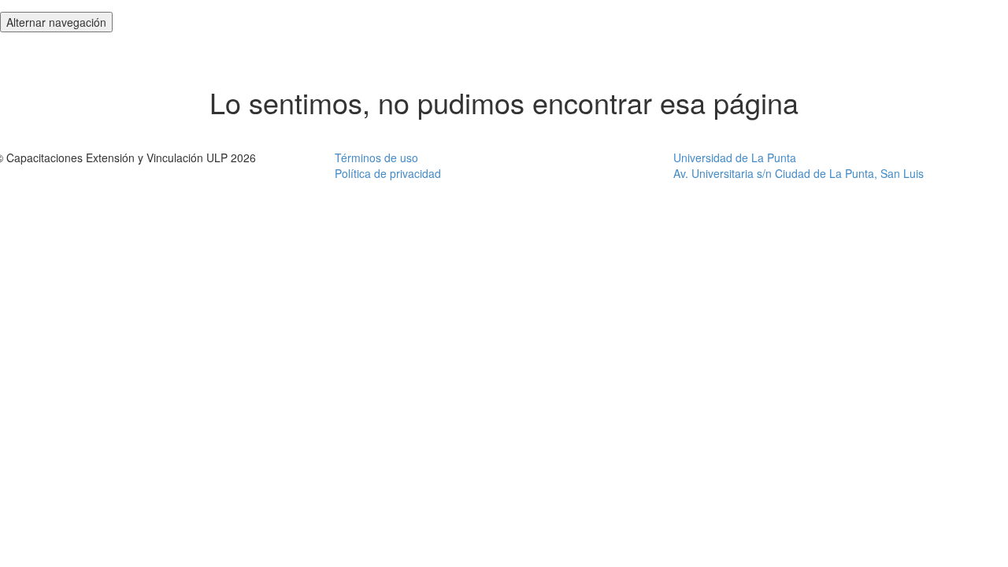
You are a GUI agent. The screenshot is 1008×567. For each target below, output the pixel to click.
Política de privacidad (388, 173)
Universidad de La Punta (734, 157)
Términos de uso (376, 157)
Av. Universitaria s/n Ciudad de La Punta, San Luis (798, 173)
